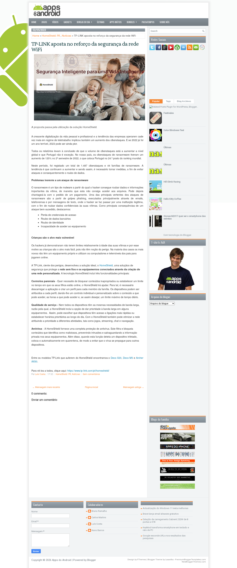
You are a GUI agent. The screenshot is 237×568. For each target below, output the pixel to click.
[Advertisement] (142, 10)
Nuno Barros (98, 530)
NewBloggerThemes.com (194, 562)
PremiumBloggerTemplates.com (190, 559)
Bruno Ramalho (99, 511)
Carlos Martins (99, 517)
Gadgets (68, 22)
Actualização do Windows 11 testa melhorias (165, 508)
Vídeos (55, 22)
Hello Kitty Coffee (172, 199)
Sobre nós (165, 22)
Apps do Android (61, 560)
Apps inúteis (116, 22)
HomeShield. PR (51, 35)
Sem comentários (91, 374)
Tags (168, 101)
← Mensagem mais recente (46, 387)
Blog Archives (184, 101)
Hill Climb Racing (172, 181)
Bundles (132, 22)
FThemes (141, 559)
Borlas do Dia (84, 22)
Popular (156, 101)
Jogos (44, 22)
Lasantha (169, 559)
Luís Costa (97, 524)
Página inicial (91, 387)
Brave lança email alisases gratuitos (161, 513)
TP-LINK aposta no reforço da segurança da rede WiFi (85, 46)
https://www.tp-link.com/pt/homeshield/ (88, 370)
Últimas (100, 22)
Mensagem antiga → (133, 387)
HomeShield (106, 265)
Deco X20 (116, 357)
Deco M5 (128, 357)
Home (33, 22)
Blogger (187, 235)
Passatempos (148, 22)
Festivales (169, 113)
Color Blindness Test (174, 130)
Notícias (66, 35)
